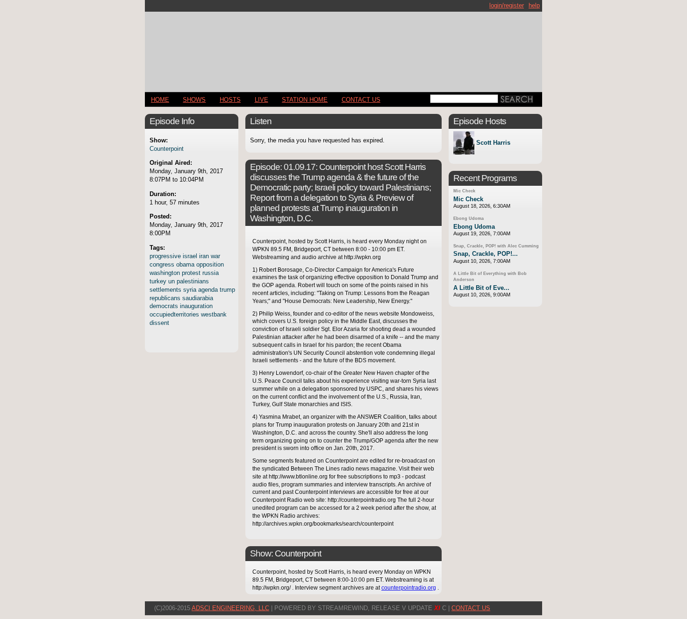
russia (210, 272)
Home (160, 99)
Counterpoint (167, 148)
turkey (158, 281)
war (215, 256)
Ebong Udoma (468, 218)
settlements (165, 289)
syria (189, 289)
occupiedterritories (174, 314)
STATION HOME (305, 99)
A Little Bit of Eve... (481, 287)
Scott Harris (493, 143)
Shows (194, 99)
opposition (210, 264)
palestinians (193, 281)
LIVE (261, 99)
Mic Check (464, 191)
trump (227, 289)
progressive (165, 256)
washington (165, 272)
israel (190, 256)
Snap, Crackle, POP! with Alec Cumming (496, 246)
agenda (208, 289)
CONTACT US (361, 99)
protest (191, 272)
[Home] (343, 48)
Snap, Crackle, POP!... (485, 253)
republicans (165, 298)
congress (162, 264)
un (171, 281)
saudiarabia (197, 298)
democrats (164, 306)
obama (185, 264)
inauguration (196, 306)
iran (204, 256)
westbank (214, 314)
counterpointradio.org (408, 587)
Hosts (230, 99)
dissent (159, 322)
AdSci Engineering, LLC (230, 608)
